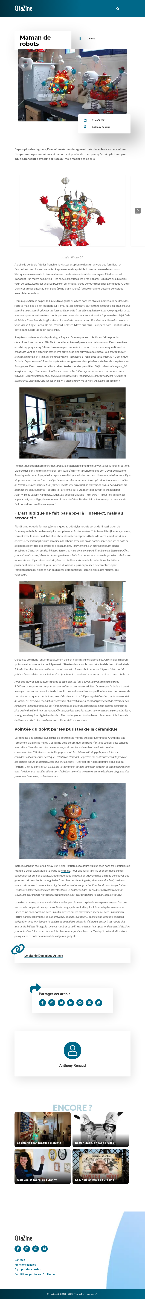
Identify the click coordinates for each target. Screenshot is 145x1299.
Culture (91, 38)
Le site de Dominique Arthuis (43, 955)
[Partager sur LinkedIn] (70, 1002)
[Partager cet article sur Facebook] (42, 1002)
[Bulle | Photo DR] (72, 820)
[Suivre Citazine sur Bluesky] (44, 1248)
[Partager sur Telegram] (79, 1002)
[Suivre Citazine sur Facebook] (17, 1248)
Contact (19, 1259)
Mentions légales (25, 1264)
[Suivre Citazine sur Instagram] (26, 1248)
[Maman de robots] (72, 422)
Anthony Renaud (101, 127)
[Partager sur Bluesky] (61, 1002)
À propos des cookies (27, 1269)
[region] (72, 211)
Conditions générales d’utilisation (35, 1274)
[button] (7, 211)
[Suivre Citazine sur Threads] (35, 1248)
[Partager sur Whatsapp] (51, 1002)
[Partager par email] (89, 1002)
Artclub (65, 870)
